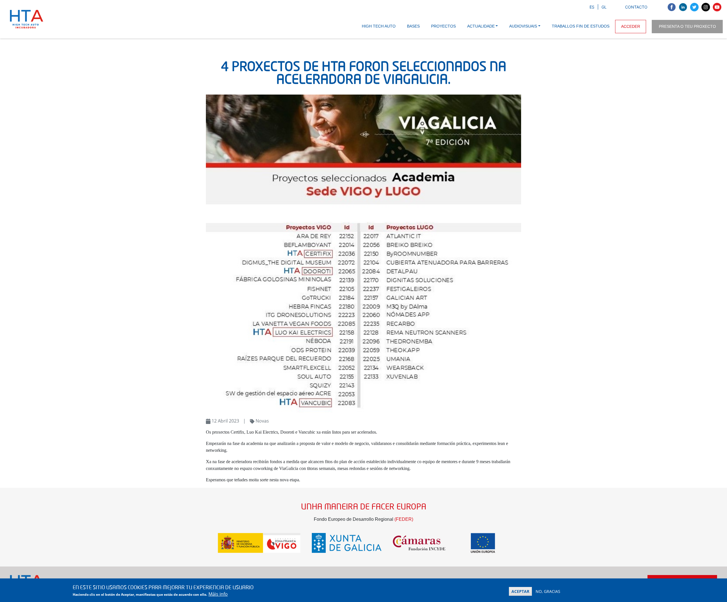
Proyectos (443, 26)
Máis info (218, 594)
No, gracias (548, 591)
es (592, 7)
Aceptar (520, 591)
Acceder (630, 26)
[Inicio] (27, 19)
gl (604, 7)
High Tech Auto (379, 26)
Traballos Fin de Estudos (580, 26)
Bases (413, 26)
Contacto (636, 7)
